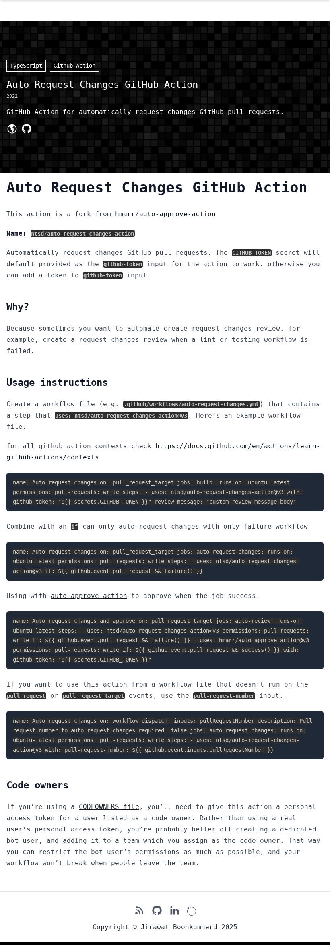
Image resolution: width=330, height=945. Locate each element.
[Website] (12, 128)
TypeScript (26, 65)
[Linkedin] (174, 910)
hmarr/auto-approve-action (165, 214)
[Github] (26, 128)
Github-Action (74, 65)
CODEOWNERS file (109, 807)
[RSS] (139, 910)
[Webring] (191, 910)
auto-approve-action (89, 596)
